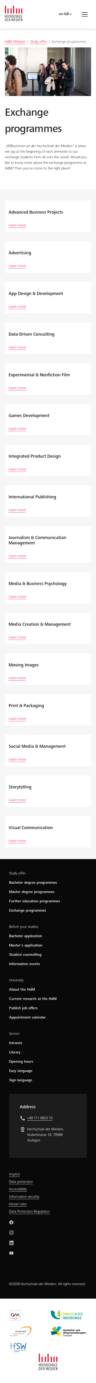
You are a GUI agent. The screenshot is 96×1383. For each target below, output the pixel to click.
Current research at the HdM (33, 999)
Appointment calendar (27, 1017)
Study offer (17, 873)
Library (15, 1052)
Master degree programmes (32, 892)
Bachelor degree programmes (33, 883)
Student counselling (25, 955)
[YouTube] (11, 1253)
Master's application (25, 945)
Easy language (20, 1071)
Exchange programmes (27, 911)
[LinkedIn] (11, 1243)
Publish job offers (23, 1008)
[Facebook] (11, 1222)
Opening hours (21, 1062)
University (16, 980)
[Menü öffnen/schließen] (86, 14)
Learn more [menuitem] (17, 225)
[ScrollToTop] (85, 1372)
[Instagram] (11, 1232)
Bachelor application (25, 936)
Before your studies (23, 927)
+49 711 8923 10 (39, 1118)
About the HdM (22, 990)
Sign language (20, 1080)
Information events (24, 964)
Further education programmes (34, 901)
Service (14, 1034)
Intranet (15, 1043)
